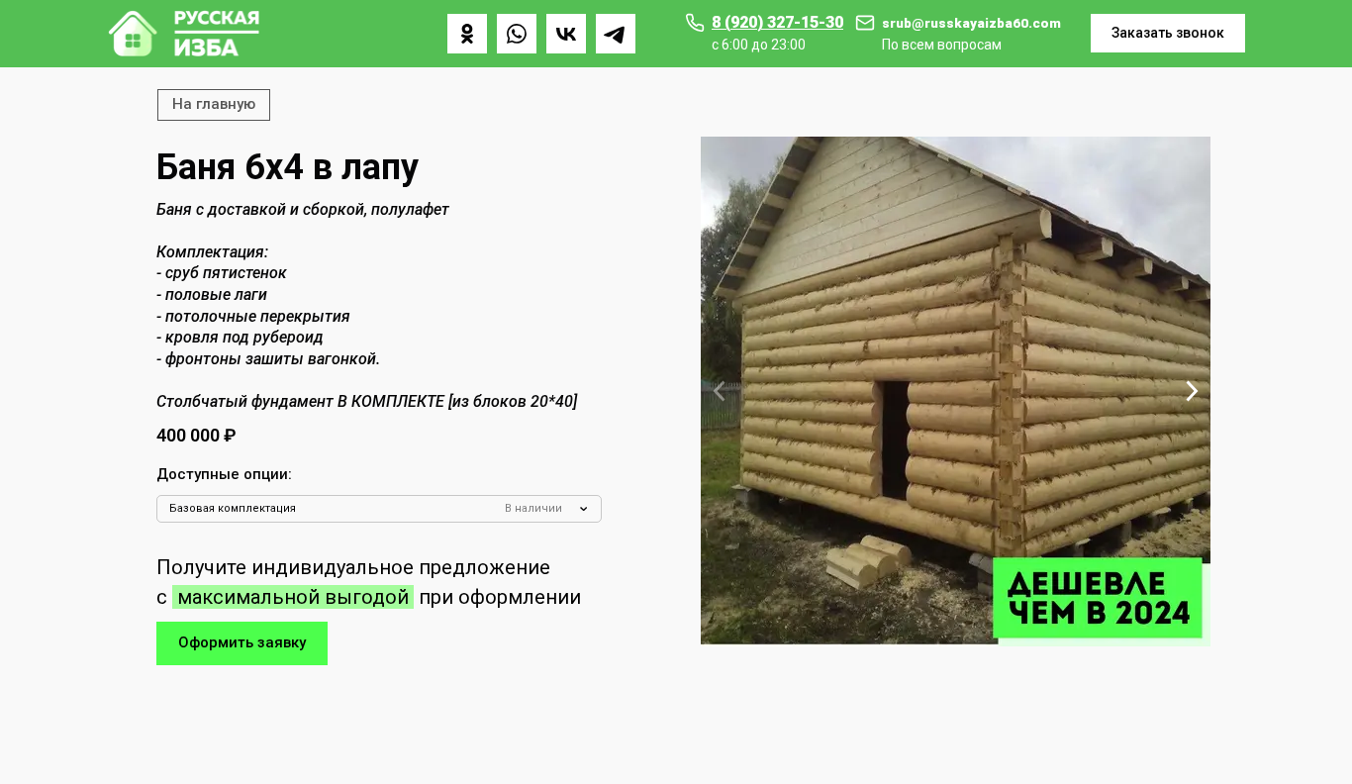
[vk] (566, 33)
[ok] (467, 33)
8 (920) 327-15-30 (777, 22)
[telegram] (615, 33)
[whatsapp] (516, 33)
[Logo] (183, 33)
